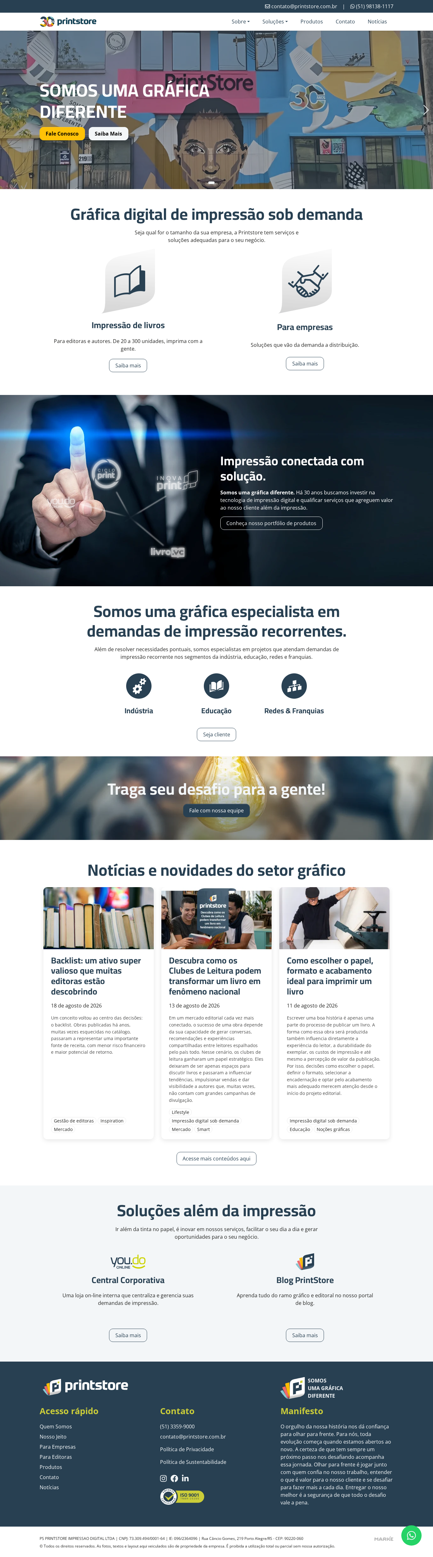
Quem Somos (56, 1426)
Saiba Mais (108, 133)
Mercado (63, 1129)
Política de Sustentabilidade (193, 1461)
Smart (203, 1129)
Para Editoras (56, 1456)
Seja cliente (216, 734)
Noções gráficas (333, 1129)
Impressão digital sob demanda (205, 1121)
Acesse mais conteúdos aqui (216, 1158)
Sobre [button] (239, 21)
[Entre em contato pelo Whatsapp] (411, 1535)
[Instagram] (163, 1478)
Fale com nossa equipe (216, 810)
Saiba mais (128, 365)
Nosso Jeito (53, 1436)
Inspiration (112, 1121)
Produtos (312, 21)
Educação (300, 1129)
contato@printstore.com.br (193, 1436)
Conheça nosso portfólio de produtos (271, 523)
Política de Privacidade (187, 1449)
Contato (345, 21)
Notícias (377, 21)
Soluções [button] (273, 21)
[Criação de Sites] (383, 1538)
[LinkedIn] (185, 1478)
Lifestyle (180, 1112)
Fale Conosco (62, 133)
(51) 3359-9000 (177, 1426)
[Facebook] (174, 1478)
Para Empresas (58, 1446)
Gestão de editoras (74, 1121)
